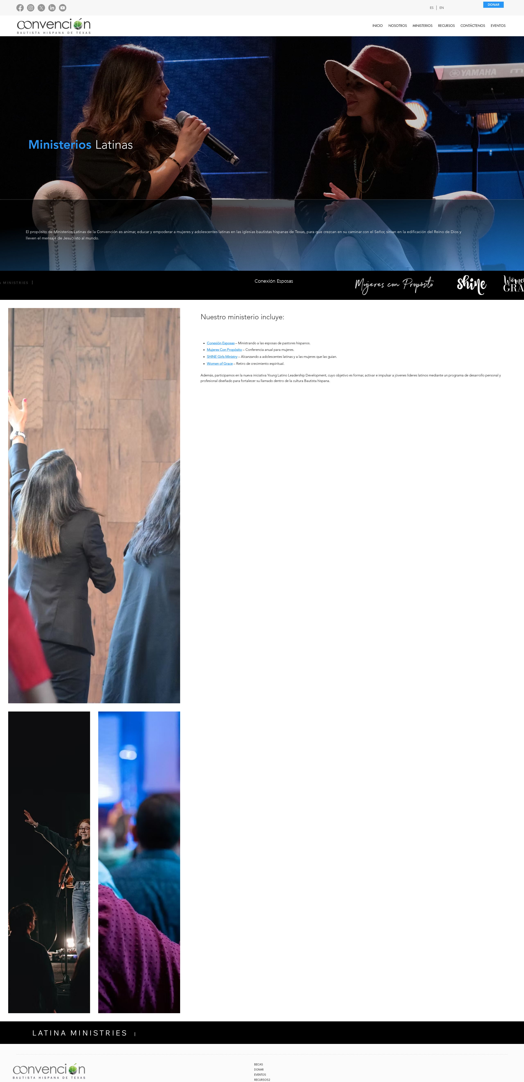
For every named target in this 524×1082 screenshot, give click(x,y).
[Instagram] (30, 7)
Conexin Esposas (274, 281)
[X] (41, 7)
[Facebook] (20, 7)
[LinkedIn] (52, 7)
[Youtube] (62, 7)
